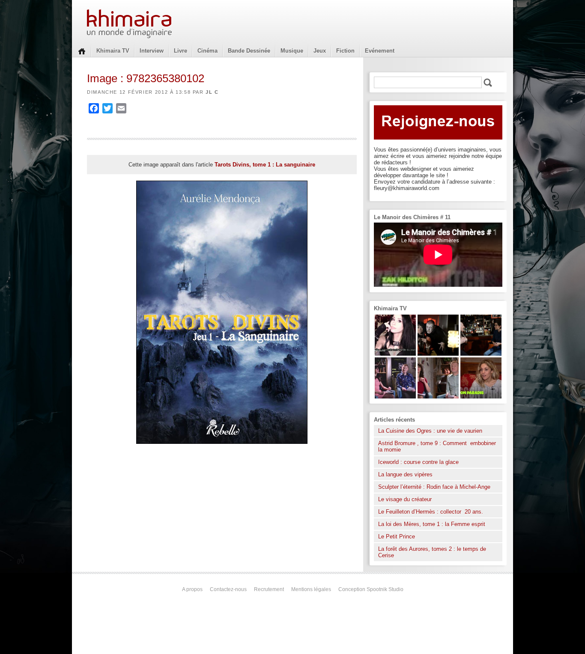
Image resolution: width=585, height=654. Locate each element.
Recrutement (269, 589)
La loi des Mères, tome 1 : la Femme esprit (431, 524)
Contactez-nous (228, 589)
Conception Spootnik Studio (370, 589)
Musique (292, 51)
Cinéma (207, 51)
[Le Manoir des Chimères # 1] (395, 396)
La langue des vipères (405, 474)
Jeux (319, 51)
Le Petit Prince (396, 536)
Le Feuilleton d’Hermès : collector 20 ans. (431, 511)
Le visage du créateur (405, 499)
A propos (192, 589)
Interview (152, 51)
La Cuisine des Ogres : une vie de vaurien (430, 431)
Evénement (379, 51)
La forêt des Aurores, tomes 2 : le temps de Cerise (432, 552)
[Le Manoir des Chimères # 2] (438, 396)
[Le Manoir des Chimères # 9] (480, 396)
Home (82, 50)
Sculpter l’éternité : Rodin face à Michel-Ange (434, 487)
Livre (180, 51)
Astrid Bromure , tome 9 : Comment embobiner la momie (437, 446)
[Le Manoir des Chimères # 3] (438, 354)
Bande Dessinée (249, 51)
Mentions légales (311, 589)
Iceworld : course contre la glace (418, 462)
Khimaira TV (112, 51)
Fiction (345, 51)
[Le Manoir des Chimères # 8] (395, 354)
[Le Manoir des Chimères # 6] (480, 354)
